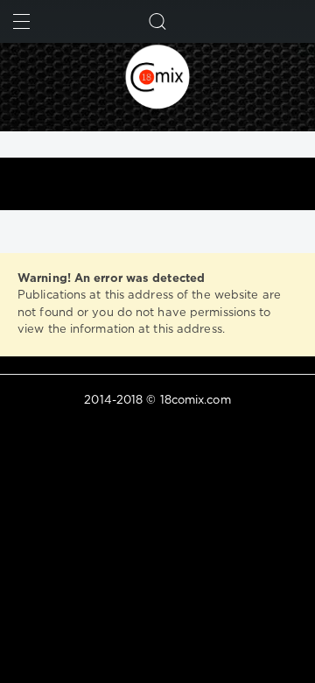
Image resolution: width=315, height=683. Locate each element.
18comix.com (195, 400)
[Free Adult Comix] (157, 76)
